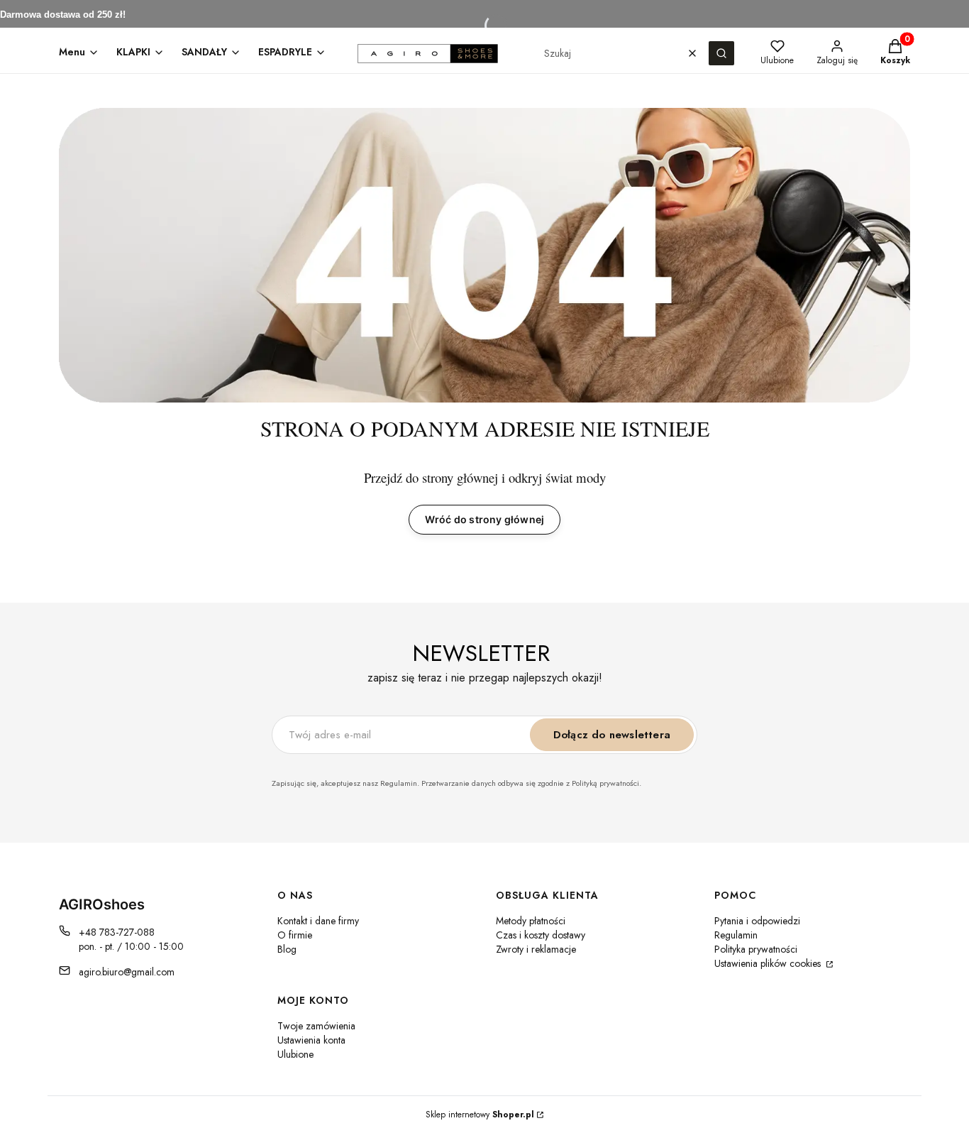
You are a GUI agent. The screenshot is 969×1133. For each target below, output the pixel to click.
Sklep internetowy (480, 1114)
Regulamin (736, 935)
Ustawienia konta (311, 1040)
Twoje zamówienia (316, 1026)
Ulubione (295, 1054)
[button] (721, 53)
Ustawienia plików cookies (769, 963)
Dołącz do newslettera (611, 735)
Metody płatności (530, 921)
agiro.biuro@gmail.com (127, 972)
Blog (287, 949)
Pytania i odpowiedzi (757, 921)
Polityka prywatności (755, 949)
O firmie (294, 935)
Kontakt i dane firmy (318, 921)
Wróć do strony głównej (484, 519)
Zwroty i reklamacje (536, 949)
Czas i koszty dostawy (540, 935)
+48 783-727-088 (117, 932)
